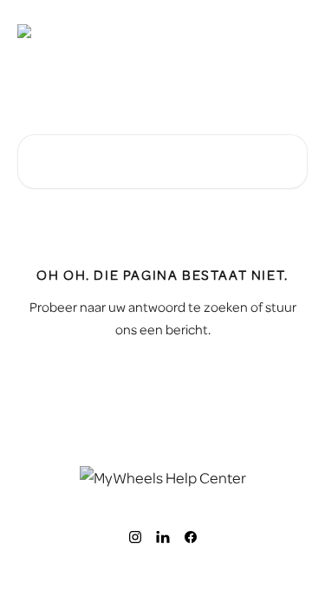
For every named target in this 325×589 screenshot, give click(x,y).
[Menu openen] (292, 31)
